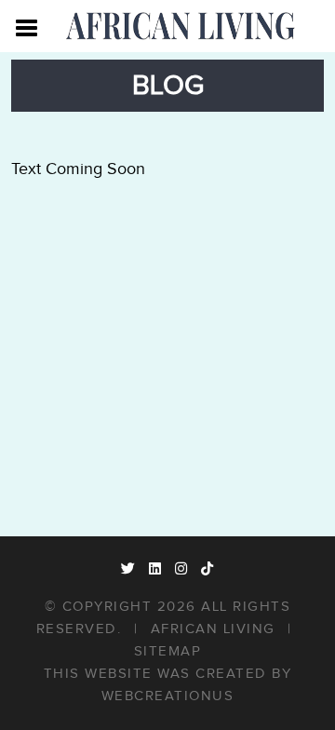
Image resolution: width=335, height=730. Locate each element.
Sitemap (168, 651)
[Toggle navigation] (27, 26)
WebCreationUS (167, 696)
